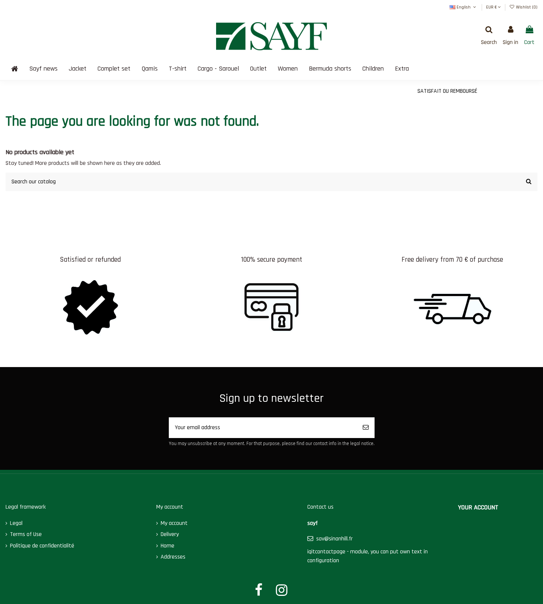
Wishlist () (526, 7)
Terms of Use (26, 534)
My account (174, 523)
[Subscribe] (366, 427)
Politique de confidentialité (42, 546)
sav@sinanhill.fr (334, 539)
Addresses (173, 557)
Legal (16, 523)
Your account (478, 507)
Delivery (170, 534)
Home (167, 546)
